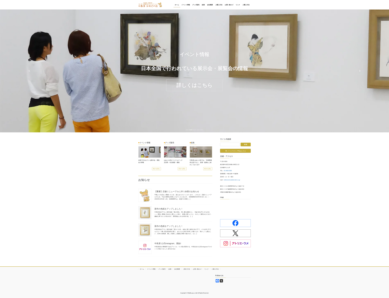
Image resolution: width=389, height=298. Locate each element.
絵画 (169, 269)
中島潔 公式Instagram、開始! (167, 243)
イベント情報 (151, 269)
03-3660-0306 (228, 170)
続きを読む (156, 169)
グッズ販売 (162, 269)
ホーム (142, 269)
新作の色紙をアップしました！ (168, 209)
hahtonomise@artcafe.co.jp (232, 180)
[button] (29, 71)
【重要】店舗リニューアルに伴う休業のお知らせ (176, 191)
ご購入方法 (186, 269)
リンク (206, 269)
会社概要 (177, 269)
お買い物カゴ (197, 269)
